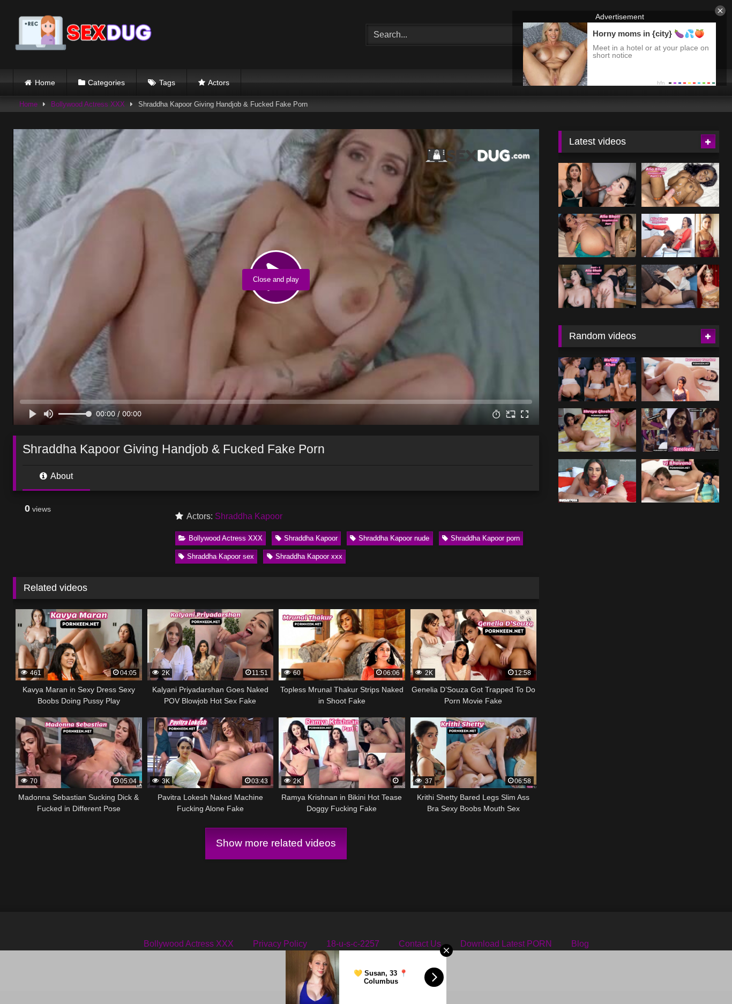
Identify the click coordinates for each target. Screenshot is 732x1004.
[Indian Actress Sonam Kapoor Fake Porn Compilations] (597, 481)
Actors (218, 82)
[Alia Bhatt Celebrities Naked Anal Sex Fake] (597, 236)
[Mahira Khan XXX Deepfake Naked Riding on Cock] (597, 379)
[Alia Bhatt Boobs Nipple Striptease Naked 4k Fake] (597, 185)
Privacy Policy (280, 943)
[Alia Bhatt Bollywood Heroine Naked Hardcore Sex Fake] (680, 236)
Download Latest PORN (506, 943)
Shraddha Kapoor (248, 516)
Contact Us (420, 943)
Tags (167, 82)
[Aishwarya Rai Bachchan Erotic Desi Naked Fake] (680, 287)
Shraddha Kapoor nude (393, 538)
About (61, 476)
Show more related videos (276, 843)
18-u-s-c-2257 (352, 943)
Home (45, 82)
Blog (580, 943)
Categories (106, 82)
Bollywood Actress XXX (88, 104)
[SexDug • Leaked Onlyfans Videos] (85, 35)
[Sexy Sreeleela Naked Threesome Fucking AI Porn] (680, 430)
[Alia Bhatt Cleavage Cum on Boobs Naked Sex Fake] (680, 185)
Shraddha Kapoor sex (220, 556)
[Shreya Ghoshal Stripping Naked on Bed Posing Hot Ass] (597, 430)
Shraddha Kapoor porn (485, 538)
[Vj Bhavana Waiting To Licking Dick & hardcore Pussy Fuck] (680, 481)
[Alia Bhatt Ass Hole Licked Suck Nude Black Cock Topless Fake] (597, 287)
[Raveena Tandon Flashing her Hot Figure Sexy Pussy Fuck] (680, 379)
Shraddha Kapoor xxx (308, 556)
